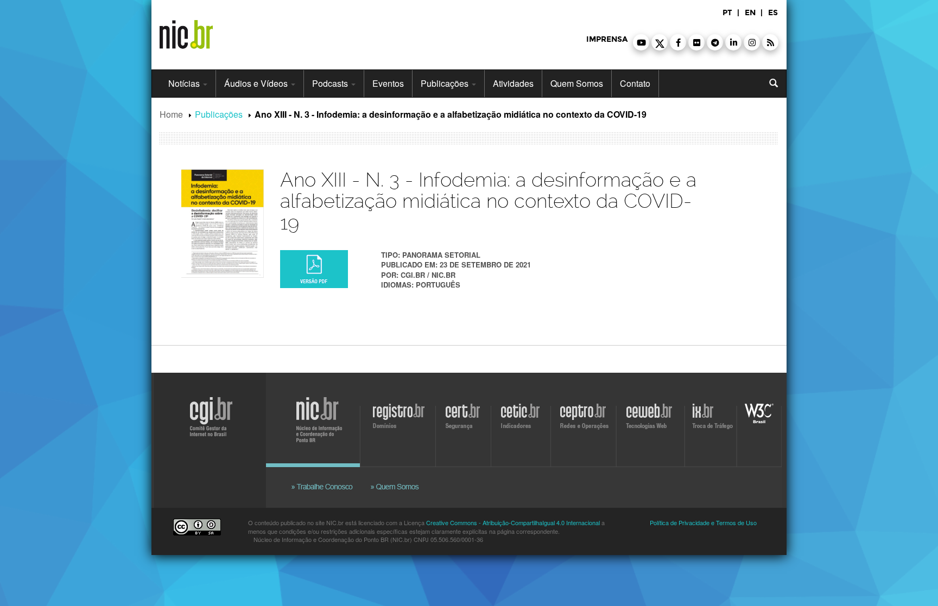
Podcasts (331, 83)
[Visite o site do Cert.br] (465, 422)
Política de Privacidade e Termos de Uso (703, 522)
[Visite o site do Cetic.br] (522, 422)
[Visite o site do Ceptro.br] (583, 422)
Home (171, 114)
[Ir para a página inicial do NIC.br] (186, 30)
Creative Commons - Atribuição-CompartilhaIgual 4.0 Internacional (513, 522)
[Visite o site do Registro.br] (401, 422)
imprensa (607, 39)
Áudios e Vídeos (257, 83)
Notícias (185, 83)
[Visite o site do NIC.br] (325, 422)
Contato (635, 83)
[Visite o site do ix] (712, 422)
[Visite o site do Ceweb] (651, 422)
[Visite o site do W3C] (757, 422)
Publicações (446, 83)
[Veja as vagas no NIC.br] (328, 473)
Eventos (388, 83)
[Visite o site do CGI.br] (207, 432)
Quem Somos (576, 83)
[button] (641, 42)
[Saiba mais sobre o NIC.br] (396, 473)
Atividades (513, 83)
